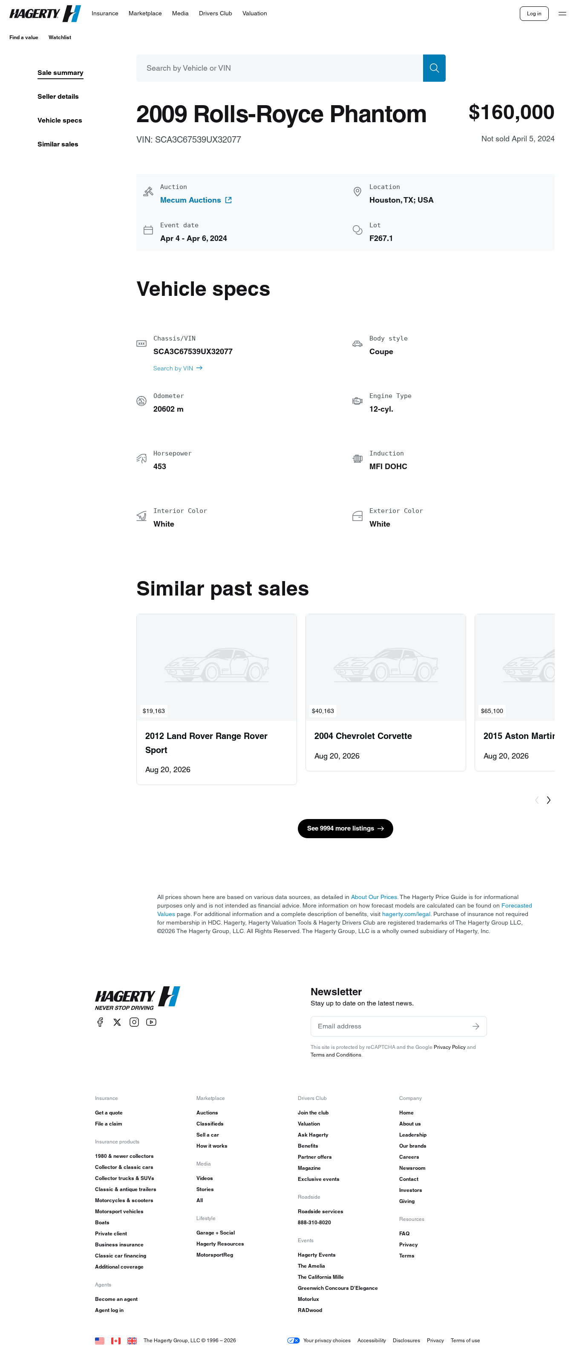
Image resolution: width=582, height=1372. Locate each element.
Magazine (309, 1168)
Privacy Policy (450, 1047)
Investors (410, 1190)
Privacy (408, 1244)
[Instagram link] (134, 1022)
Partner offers (315, 1157)
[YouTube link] (151, 1022)
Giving (407, 1201)
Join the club (313, 1112)
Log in (534, 13)
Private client (111, 1233)
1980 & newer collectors (124, 1156)
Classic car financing (120, 1255)
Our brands (412, 1146)
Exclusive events (319, 1179)
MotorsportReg (214, 1254)
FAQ (404, 1233)
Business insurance (119, 1244)
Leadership (412, 1134)
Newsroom (412, 1168)
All (199, 1200)
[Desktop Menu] (562, 13)
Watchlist (60, 37)
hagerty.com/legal (406, 914)
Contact (408, 1179)
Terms (407, 1255)
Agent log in (109, 1310)
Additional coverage (119, 1266)
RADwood (310, 1310)
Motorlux (308, 1299)
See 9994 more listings (340, 828)
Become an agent (116, 1299)
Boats (102, 1222)
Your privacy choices (327, 1340)
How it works (212, 1146)
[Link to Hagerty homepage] (137, 998)
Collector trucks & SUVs (124, 1178)
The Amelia (311, 1266)
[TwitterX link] (117, 1022)
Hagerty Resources (220, 1243)
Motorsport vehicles (119, 1211)
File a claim (108, 1123)
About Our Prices (374, 897)
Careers (409, 1157)
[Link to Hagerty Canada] (116, 1340)
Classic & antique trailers (125, 1189)
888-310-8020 (314, 1222)
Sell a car (207, 1134)
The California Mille (321, 1277)
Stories (205, 1189)
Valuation (309, 1123)
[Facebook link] (100, 1022)
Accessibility (371, 1340)
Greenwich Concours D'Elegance (338, 1288)
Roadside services (320, 1211)
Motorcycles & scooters (124, 1200)
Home (406, 1112)
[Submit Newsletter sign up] (476, 1026)
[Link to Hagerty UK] (132, 1340)
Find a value (23, 37)
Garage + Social (215, 1232)
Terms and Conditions (336, 1054)
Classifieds (210, 1123)
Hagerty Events (317, 1254)
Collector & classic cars (124, 1167)
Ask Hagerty (313, 1134)
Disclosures (406, 1340)
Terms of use (465, 1340)
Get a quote (109, 1112)
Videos (204, 1178)
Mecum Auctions (190, 200)
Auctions (207, 1112)
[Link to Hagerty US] (99, 1340)
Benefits (308, 1146)
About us (410, 1123)
